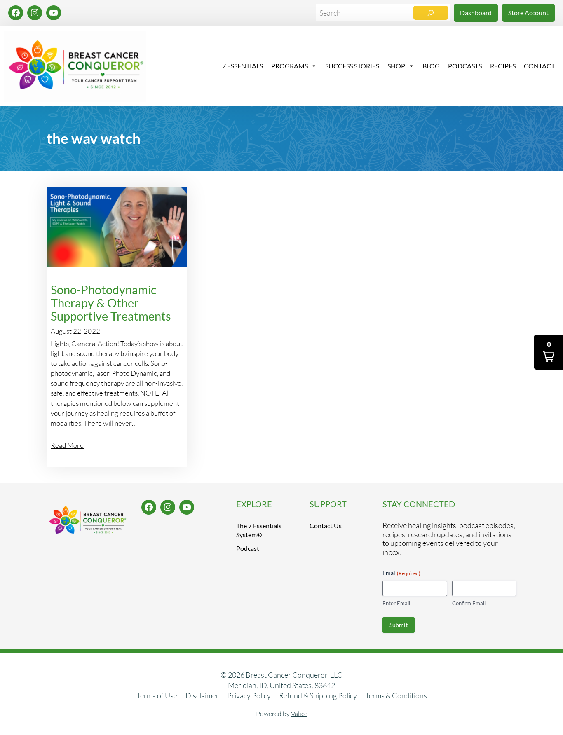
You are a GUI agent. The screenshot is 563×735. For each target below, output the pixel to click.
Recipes (503, 66)
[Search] (430, 13)
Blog (431, 66)
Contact (539, 66)
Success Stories (352, 66)
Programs (289, 66)
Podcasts (465, 66)
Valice (299, 713)
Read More (67, 445)
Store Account (528, 12)
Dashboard (476, 12)
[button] (548, 352)
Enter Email (396, 603)
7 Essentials (242, 66)
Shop (396, 66)
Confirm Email (469, 603)
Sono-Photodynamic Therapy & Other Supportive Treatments (111, 302)
